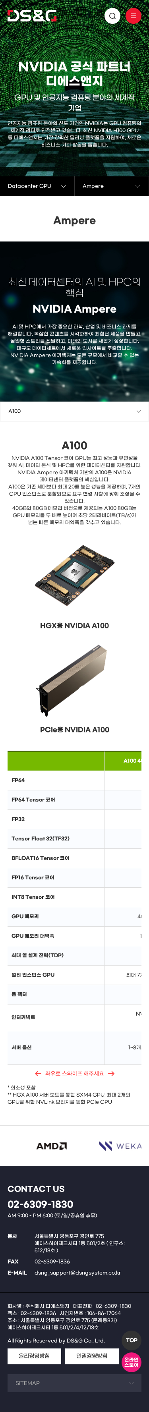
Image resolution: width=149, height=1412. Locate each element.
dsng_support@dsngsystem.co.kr (78, 1273)
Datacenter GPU (29, 186)
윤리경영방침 (34, 1356)
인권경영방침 (91, 1356)
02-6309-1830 (40, 1205)
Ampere (93, 186)
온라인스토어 (131, 1362)
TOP (131, 1340)
